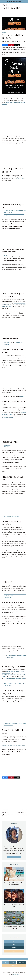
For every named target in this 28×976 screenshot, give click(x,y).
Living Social (7, 445)
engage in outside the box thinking (15, 678)
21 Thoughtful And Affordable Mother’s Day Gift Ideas (14, 905)
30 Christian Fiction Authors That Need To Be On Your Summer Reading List (14, 883)
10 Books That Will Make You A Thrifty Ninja (13, 745)
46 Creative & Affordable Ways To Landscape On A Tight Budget (14, 927)
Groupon (6, 446)
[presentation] (14, 874)
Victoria (4, 41)
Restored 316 (16, 974)
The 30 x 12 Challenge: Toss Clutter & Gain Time (21, 812)
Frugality (4, 32)
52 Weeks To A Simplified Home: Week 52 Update (7, 812)
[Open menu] (25, 6)
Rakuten (21, 396)
